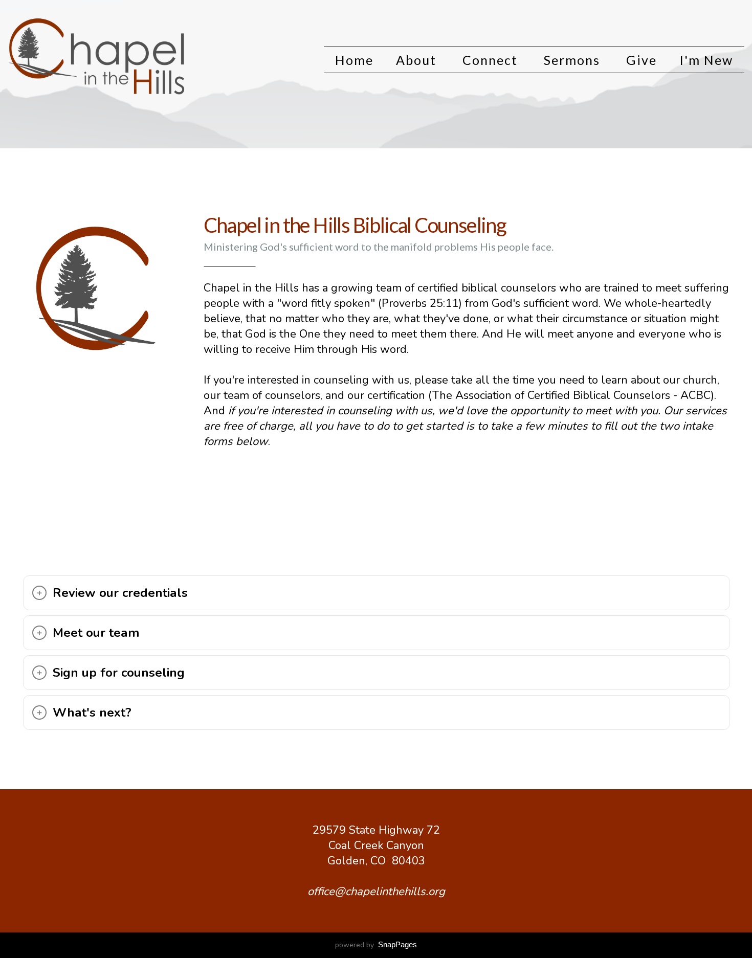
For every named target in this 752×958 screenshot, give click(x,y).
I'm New (706, 60)
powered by (376, 945)
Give (641, 60)
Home (354, 60)
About (418, 60)
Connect (491, 60)
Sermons (574, 60)
